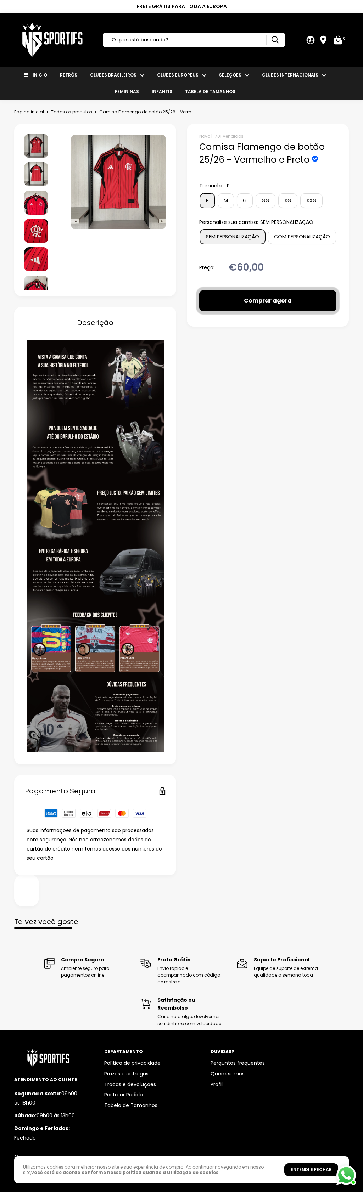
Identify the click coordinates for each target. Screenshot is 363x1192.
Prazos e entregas (126, 1073)
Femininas (127, 92)
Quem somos (228, 1073)
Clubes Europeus (178, 75)
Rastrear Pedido (123, 1094)
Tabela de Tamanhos (210, 92)
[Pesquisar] (275, 40)
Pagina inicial (29, 112)
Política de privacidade (132, 1063)
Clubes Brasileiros (113, 75)
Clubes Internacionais (290, 75)
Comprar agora (268, 300)
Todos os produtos (71, 112)
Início (40, 75)
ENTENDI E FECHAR (311, 1169)
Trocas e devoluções (130, 1084)
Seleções (230, 75)
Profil (217, 1084)
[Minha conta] (310, 40)
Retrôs (68, 75)
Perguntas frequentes (238, 1063)
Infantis (162, 92)
